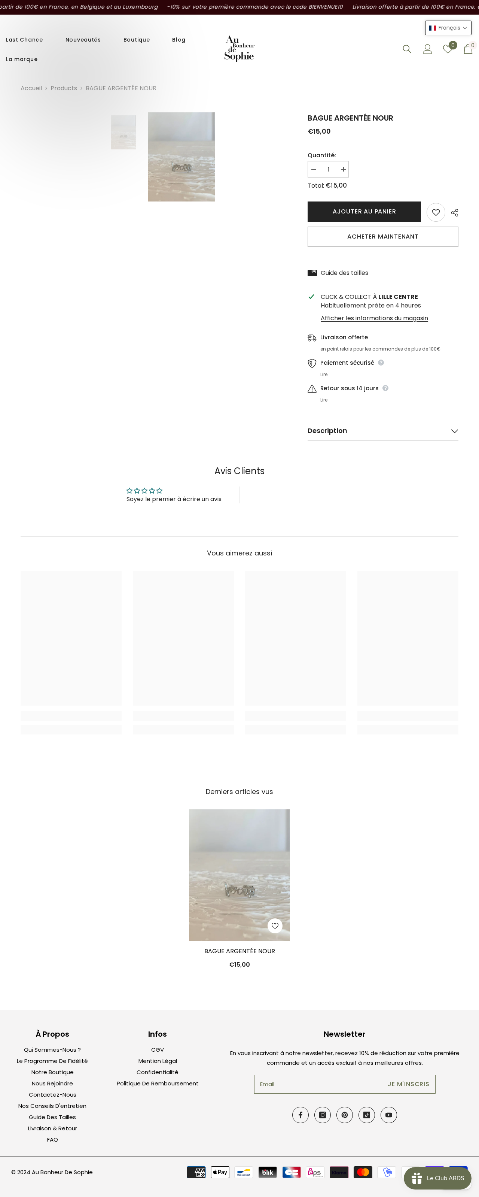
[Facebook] (300, 1115)
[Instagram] (322, 1115)
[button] (448, 28)
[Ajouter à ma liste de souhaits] (436, 212)
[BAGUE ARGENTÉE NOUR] (239, 875)
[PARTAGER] (451, 213)
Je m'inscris (409, 1084)
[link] (71, 716)
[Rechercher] (407, 48)
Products (64, 88)
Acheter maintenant (382, 236)
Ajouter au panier (364, 211)
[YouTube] (389, 1115)
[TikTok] (367, 1115)
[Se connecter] (428, 49)
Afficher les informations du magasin (374, 318)
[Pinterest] (344, 1115)
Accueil (31, 88)
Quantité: (322, 155)
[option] (123, 132)
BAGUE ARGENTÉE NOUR (239, 951)
